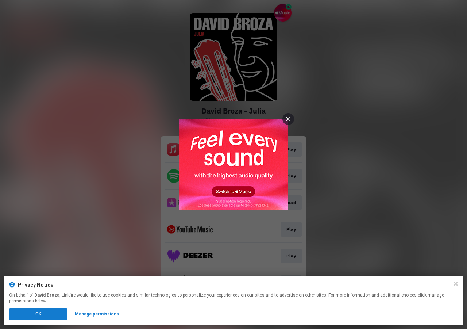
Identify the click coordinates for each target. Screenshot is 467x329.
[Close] (456, 284)
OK (38, 314)
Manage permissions (97, 314)
